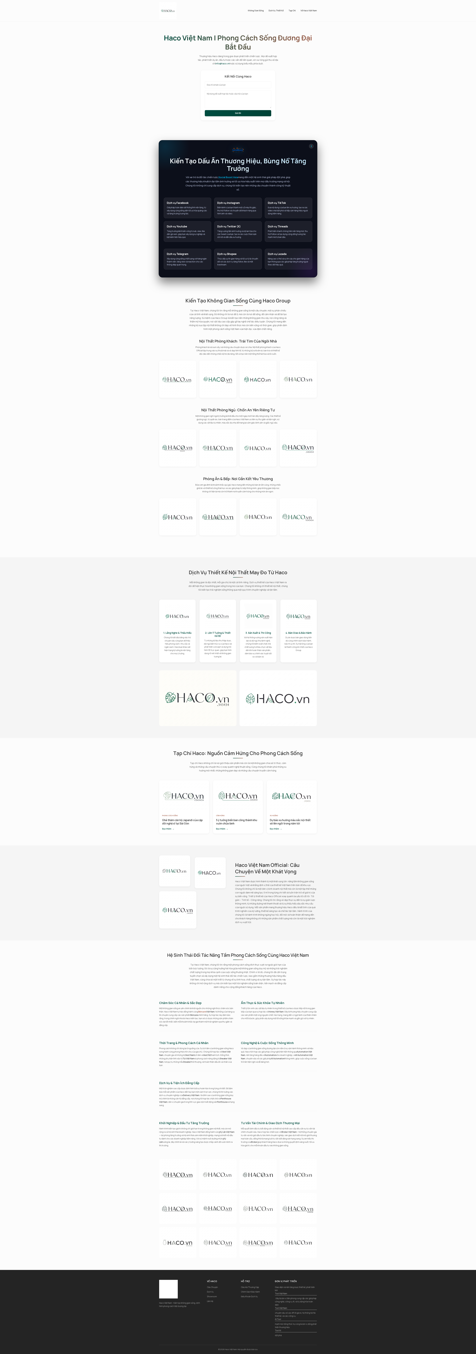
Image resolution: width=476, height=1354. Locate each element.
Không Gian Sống (256, 10)
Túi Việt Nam (188, 1058)
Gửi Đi (238, 113)
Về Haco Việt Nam (309, 10)
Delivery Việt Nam (191, 1095)
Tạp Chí (292, 10)
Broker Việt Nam (289, 1132)
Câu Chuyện (212, 1287)
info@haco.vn (222, 63)
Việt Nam (206, 1011)
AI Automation (277, 1058)
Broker (254, 1142)
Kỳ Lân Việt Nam (227, 1132)
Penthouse (222, 1102)
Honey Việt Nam (276, 1011)
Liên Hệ (210, 1301)
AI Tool (278, 1319)
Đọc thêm (166, 828)
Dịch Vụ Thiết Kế (276, 10)
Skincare (194, 1015)
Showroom (212, 1296)
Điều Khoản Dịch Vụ (249, 1296)
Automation (270, 1055)
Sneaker (187, 1062)
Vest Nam (189, 1055)
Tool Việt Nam (281, 1293)
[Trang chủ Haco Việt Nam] (168, 10)
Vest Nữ (207, 1055)
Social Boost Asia (228, 177)
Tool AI (278, 1330)
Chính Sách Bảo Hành (250, 1292)
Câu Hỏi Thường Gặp (250, 1287)
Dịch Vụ (210, 1292)
